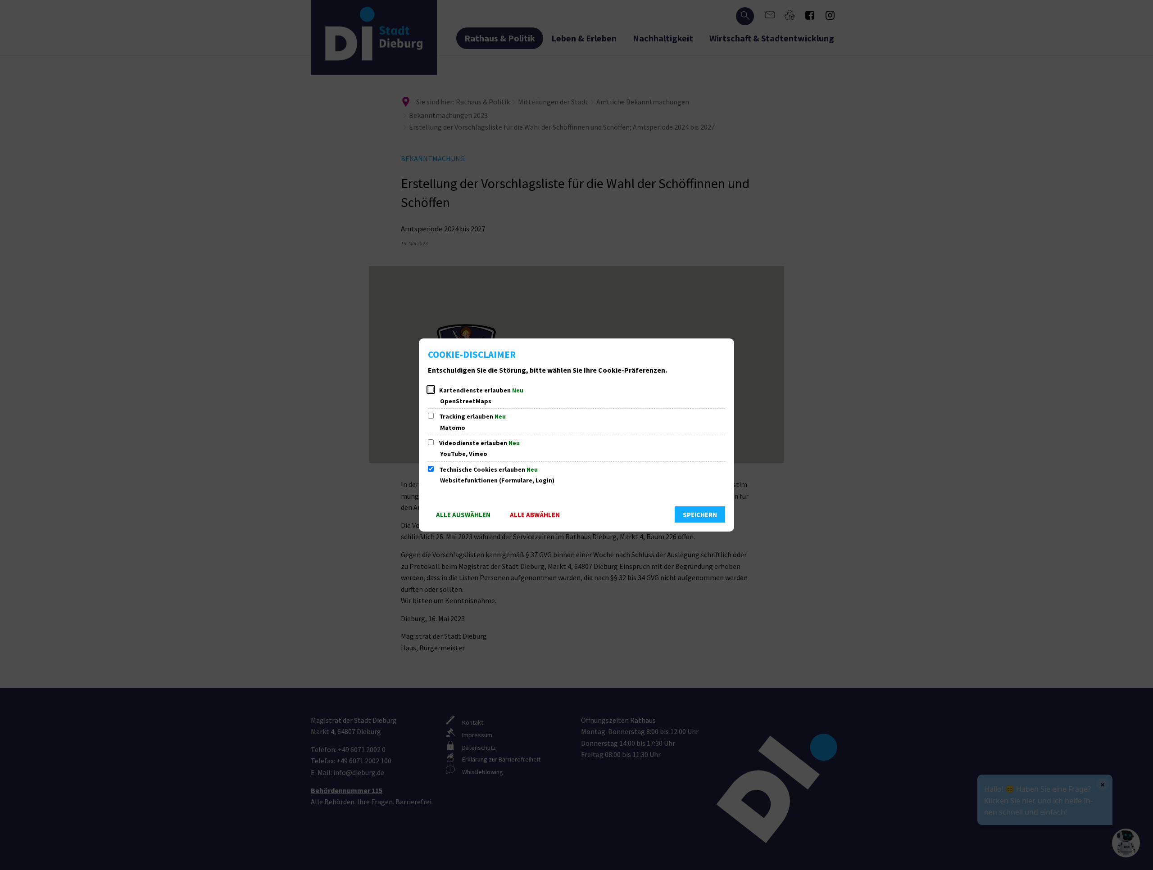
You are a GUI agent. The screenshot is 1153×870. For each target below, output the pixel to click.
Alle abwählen (535, 514)
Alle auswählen (463, 514)
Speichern (700, 514)
